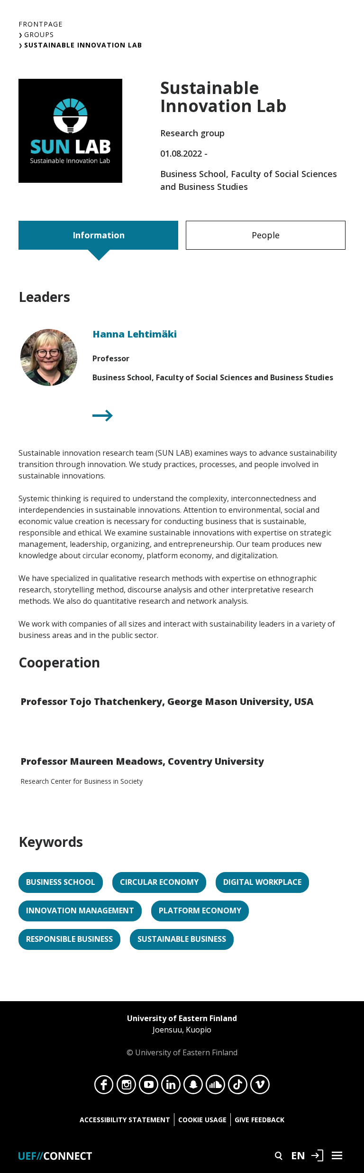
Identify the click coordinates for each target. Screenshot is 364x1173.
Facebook (104, 1087)
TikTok (237, 1087)
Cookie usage (202, 1119)
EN (298, 1155)
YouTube (148, 1087)
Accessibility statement (125, 1119)
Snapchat (193, 1087)
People (266, 235)
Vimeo (260, 1087)
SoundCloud (215, 1087)
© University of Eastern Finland (182, 1035)
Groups (39, 34)
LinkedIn (171, 1087)
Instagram (126, 1087)
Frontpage (40, 23)
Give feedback (259, 1119)
